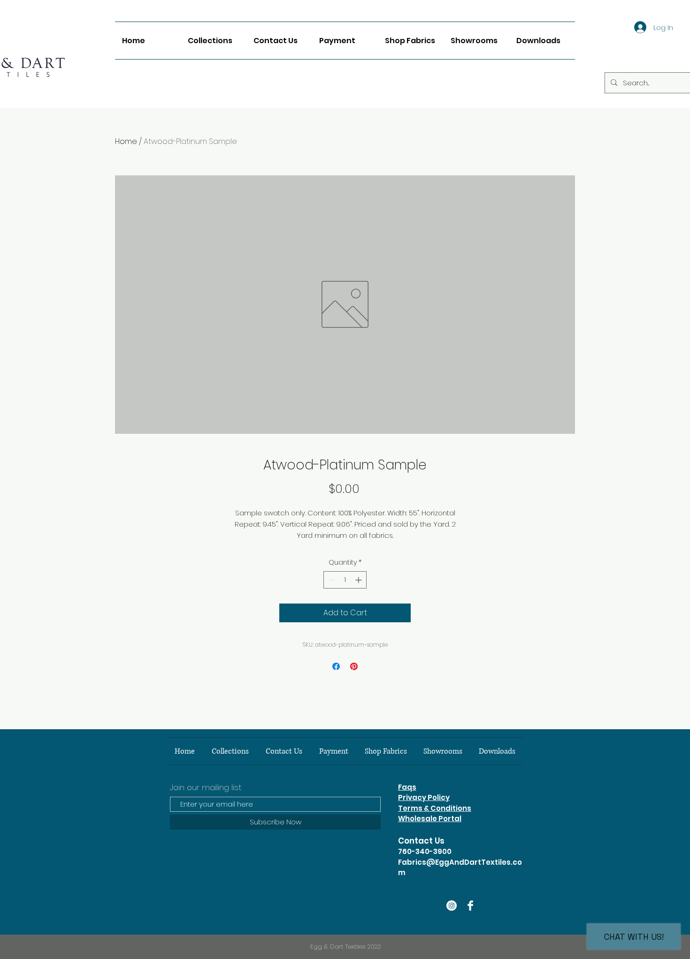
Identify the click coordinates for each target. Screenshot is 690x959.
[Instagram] (451, 905)
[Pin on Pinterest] (354, 666)
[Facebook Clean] (470, 905)
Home (126, 141)
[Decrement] (331, 580)
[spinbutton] (345, 580)
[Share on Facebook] (336, 666)
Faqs (407, 787)
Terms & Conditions (434, 808)
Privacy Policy (424, 797)
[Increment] (359, 580)
